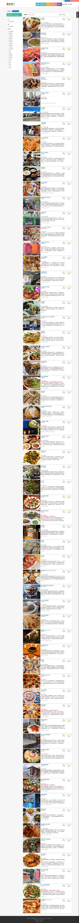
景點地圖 (37, 4)
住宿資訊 (43, 4)
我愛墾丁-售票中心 (75, 0)
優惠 (8, 24)
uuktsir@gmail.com (41, 919)
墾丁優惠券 (11, 26)
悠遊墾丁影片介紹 (64, 1)
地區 (8, 19)
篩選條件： (26, 14)
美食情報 (48, 4)
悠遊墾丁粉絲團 (62, 1)
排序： (60, 14)
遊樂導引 (53, 4)
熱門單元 (58, 4)
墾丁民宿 (68, 0)
